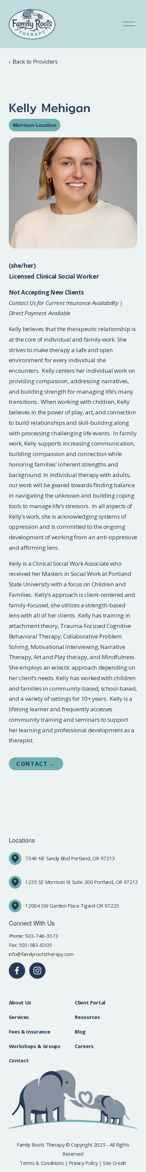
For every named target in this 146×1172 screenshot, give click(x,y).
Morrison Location (34, 125)
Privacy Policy (83, 1162)
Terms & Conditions (41, 1162)
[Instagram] (37, 970)
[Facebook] (17, 970)
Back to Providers (35, 61)
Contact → (35, 763)
